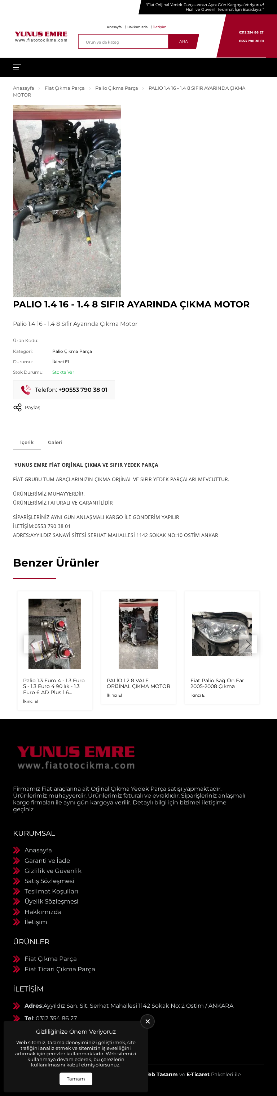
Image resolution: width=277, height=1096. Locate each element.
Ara (183, 41)
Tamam (76, 1079)
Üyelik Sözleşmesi (52, 901)
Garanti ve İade (47, 860)
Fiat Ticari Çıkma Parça (60, 969)
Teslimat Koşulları (52, 891)
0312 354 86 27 (251, 32)
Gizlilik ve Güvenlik (53, 870)
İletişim (160, 27)
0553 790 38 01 (251, 41)
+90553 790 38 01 (82, 389)
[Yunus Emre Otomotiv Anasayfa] (41, 36)
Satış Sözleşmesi (49, 880)
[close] (147, 1021)
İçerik (27, 442)
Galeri (55, 442)
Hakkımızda (137, 27)
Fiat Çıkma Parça (65, 88)
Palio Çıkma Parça (116, 88)
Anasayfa (114, 27)
